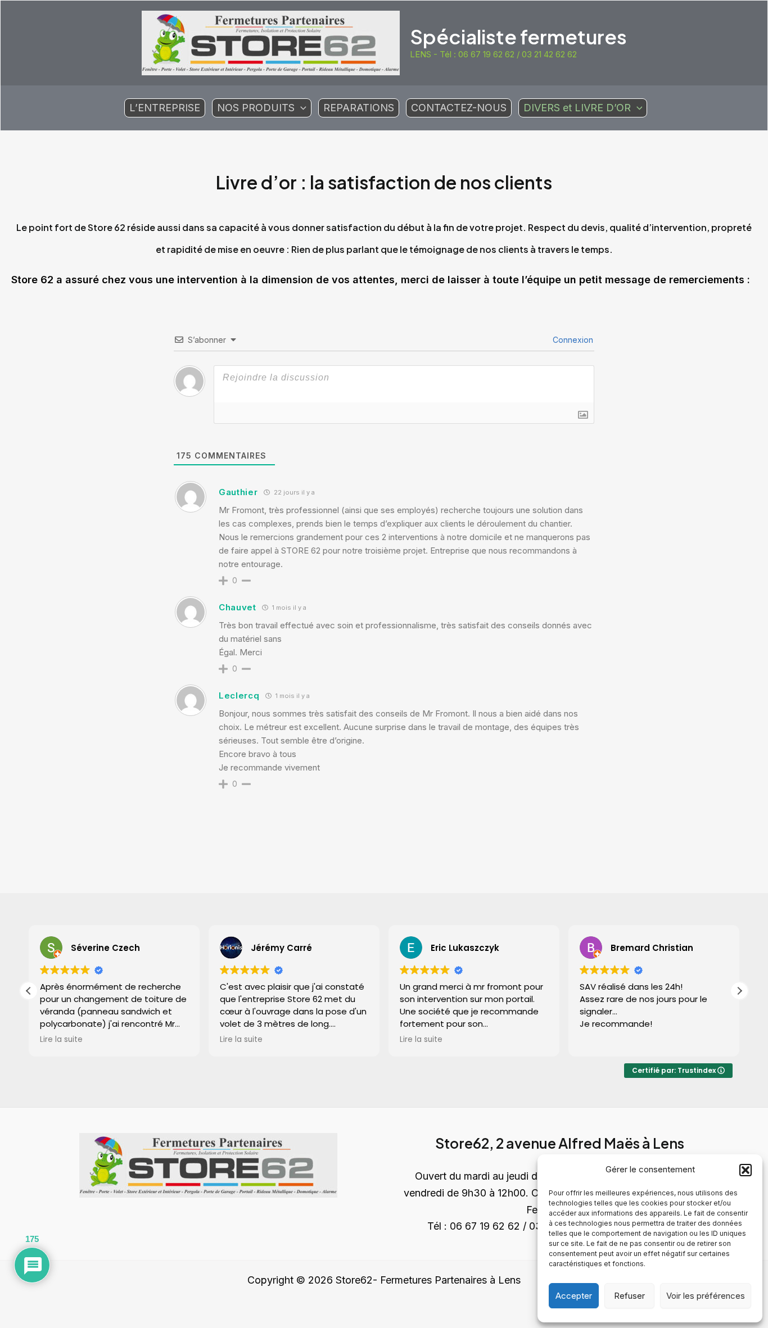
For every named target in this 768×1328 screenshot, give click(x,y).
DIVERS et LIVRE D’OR (577, 108)
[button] (745, 1170)
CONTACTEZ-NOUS (459, 108)
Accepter (573, 1295)
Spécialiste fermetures (518, 36)
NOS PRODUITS (256, 108)
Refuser (629, 1295)
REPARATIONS (358, 108)
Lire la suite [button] (61, 1040)
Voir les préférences (705, 1295)
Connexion (571, 340)
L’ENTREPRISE (164, 108)
